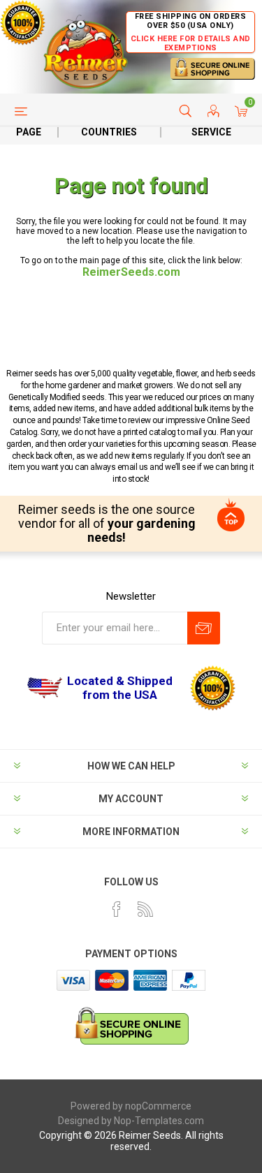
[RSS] (145, 909)
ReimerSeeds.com (131, 272)
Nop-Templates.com (159, 1120)
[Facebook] (116, 909)
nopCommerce (158, 1106)
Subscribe (203, 628)
